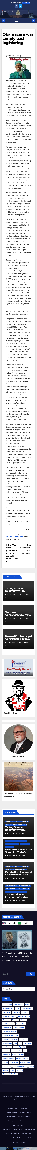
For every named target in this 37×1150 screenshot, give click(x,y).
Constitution (6, 1012)
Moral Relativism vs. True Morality (16, 824)
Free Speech (7, 1027)
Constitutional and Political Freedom (17, 821)
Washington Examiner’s (14, 536)
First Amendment (8, 1024)
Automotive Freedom (18, 1104)
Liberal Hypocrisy (19, 1047)
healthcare (23, 1039)
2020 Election (7, 1004)
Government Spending (10, 1039)
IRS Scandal (28, 1043)
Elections (24, 1020)
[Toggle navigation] (17, 20)
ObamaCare (14, 1062)
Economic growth (24, 1016)
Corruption (16, 1012)
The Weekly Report (11, 891)
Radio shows (25, 888)
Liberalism (6, 1051)
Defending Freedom (11, 885)
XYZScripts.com (28, 1148)
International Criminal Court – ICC (12, 1129)
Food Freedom (24, 1121)
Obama (5, 1062)
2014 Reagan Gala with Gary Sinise (15, 961)
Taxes (12, 1070)
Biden (27, 1004)
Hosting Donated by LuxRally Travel (13, 1096)
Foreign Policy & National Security (16, 840)
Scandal (5, 1070)
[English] (9, 923)
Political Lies (7, 1066)
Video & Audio (10, 847)
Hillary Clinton (7, 1043)
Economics (6, 1020)
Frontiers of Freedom (16, 833)
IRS (20, 1043)
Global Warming (19, 1027)
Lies (24, 1051)
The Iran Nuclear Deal (10, 1074)
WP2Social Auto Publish (11, 1148)
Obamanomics (25, 1062)
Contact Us (24, 1142)
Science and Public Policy (13, 1138)
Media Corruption (18, 1054)
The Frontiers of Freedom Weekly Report (15, 897)
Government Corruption (10, 1035)
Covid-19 (25, 1012)
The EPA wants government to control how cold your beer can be (12, 553)
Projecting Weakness (20, 1066)
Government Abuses (9, 1031)
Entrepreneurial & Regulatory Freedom (18, 1116)
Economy (15, 1020)
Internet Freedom (29, 1129)
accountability (18, 1004)
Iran (15, 1043)
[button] (30, 20)
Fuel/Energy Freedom (12, 844)
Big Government (8, 1008)
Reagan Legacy (24, 844)
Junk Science (7, 1047)
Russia (31, 1066)
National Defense (8, 1058)
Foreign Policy (20, 1024)
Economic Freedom (24, 885)
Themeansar (19, 1099)
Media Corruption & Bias (13, 888)
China (18, 1008)
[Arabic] (25, 923)
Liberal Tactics (16, 1051)
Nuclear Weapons (22, 1058)
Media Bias (6, 1054)
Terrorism (20, 1070)
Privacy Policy (14, 1142)
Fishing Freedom (13, 1121)
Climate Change (27, 1008)
